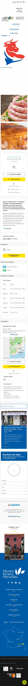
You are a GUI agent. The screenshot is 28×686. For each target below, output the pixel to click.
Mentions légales (4, 663)
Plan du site (10, 663)
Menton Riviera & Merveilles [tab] (17, 622)
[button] (18, 2)
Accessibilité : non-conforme (22, 658)
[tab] (12, 406)
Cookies (15, 663)
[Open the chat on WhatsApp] (24, 682)
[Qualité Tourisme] (6, 669)
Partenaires (14, 658)
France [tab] (5, 622)
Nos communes (3, 658)
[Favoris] (20, 2)
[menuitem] (19, 10)
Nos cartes (9, 658)
